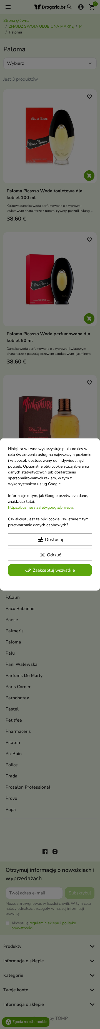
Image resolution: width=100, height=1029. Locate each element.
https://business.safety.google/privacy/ (40, 507)
